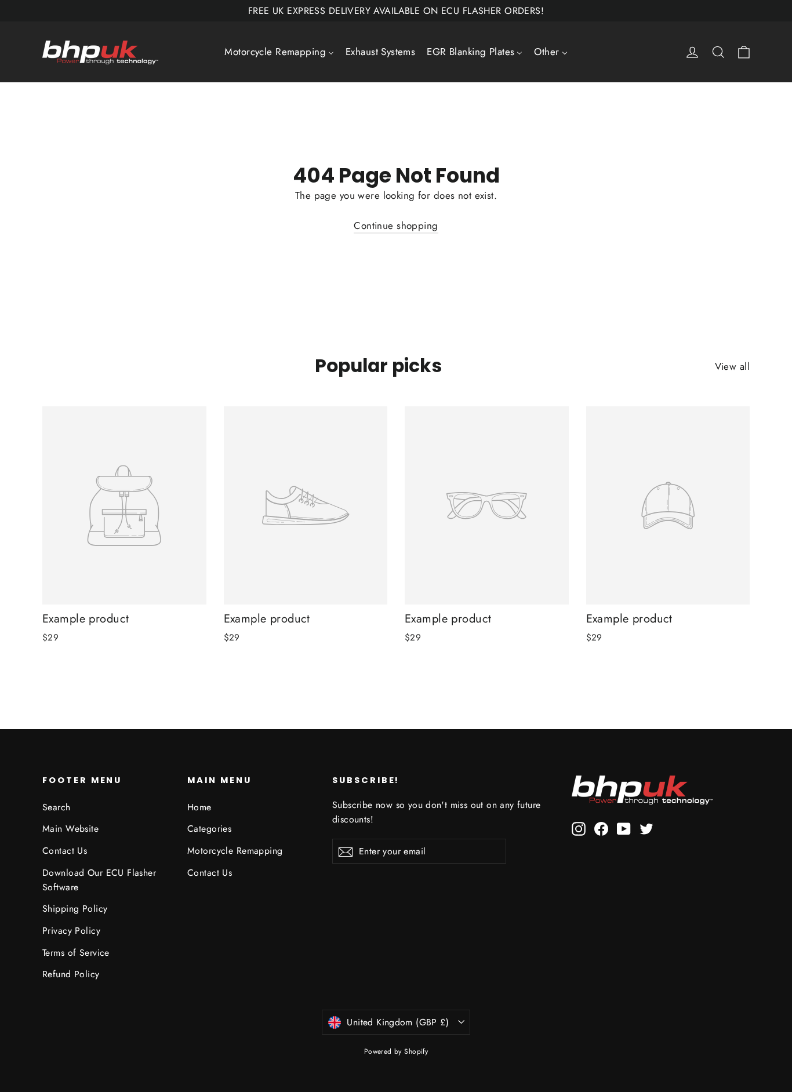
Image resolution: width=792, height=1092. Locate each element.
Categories (209, 828)
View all (732, 366)
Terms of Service (76, 952)
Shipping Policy (74, 908)
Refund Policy (71, 974)
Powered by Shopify (396, 1051)
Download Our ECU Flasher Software (99, 880)
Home (199, 807)
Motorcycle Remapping (235, 850)
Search (56, 807)
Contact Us (64, 850)
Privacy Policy (71, 930)
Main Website (70, 828)
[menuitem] (279, 52)
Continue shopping (396, 225)
